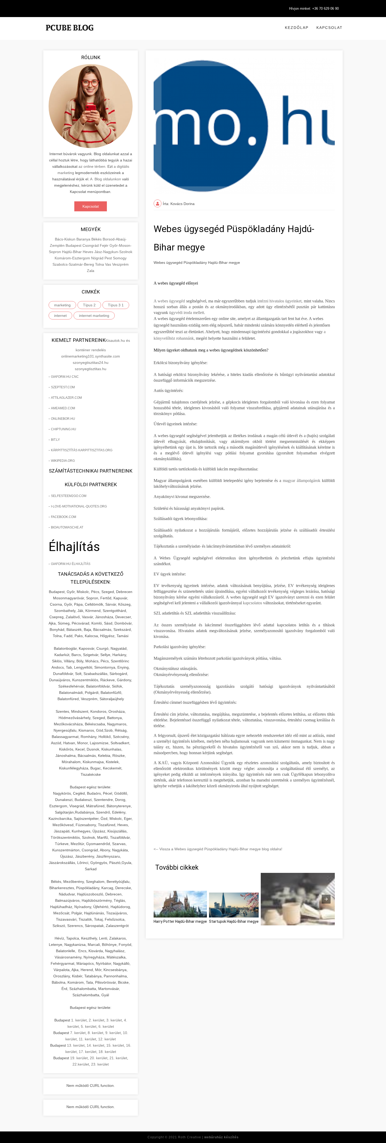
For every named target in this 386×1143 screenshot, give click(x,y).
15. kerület (115, 1045)
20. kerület (98, 1058)
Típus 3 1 (116, 305)
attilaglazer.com (66, 398)
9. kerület (113, 1033)
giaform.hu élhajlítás (70, 564)
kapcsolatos (252, 603)
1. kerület (79, 1020)
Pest (109, 258)
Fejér (104, 245)
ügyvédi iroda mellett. (187, 312)
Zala (90, 271)
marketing (62, 305)
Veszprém (120, 264)
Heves (88, 252)
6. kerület (106, 1026)
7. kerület (78, 1033)
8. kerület (95, 1033)
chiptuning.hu (63, 429)
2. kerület (96, 1020)
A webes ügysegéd (169, 301)
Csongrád (91, 245)
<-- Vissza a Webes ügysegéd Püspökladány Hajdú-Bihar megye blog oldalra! (218, 849)
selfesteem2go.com (68, 496)
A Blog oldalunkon (105, 179)
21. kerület (118, 1058)
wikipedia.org (63, 461)
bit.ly (55, 440)
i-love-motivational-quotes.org (79, 506)
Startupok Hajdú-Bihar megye (234, 921)
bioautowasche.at (67, 527)
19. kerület (79, 1058)
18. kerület (107, 1052)
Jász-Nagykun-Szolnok (113, 252)
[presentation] (326, 899)
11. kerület (87, 1039)
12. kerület (107, 1039)
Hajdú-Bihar (72, 252)
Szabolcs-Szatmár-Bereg (74, 264)
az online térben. (92, 166)
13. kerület (76, 1045)
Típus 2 (89, 305)
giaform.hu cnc (65, 377)
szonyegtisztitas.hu (90, 369)
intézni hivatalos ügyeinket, (279, 301)
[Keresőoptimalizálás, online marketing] (69, 34)
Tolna (100, 264)
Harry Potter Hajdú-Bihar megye (180, 921)
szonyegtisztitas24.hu (90, 362)
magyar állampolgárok (301, 480)
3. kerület (114, 1020)
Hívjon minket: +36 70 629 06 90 (314, 9)
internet (60, 315)
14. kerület (95, 1045)
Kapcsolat (329, 27)
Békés (97, 239)
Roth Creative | (208, 1137)
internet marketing (94, 315)
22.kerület (80, 1064)
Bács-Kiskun (65, 239)
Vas (108, 264)
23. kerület (100, 1064)
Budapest (74, 245)
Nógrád (98, 258)
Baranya (83, 239)
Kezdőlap (297, 27)
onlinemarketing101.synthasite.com (90, 356)
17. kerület (87, 1052)
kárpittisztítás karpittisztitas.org (81, 450)
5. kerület (88, 1026)
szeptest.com (63, 387)
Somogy (120, 258)
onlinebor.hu (63, 419)
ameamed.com (63, 408)
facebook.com (63, 517)
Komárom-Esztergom (73, 258)
